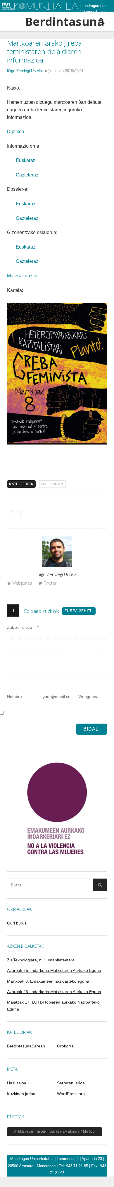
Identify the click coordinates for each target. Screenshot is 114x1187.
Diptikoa (15, 131)
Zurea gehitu (79, 611)
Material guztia (22, 275)
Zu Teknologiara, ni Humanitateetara (41, 960)
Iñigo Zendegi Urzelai (25, 71)
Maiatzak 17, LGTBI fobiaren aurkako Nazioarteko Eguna (53, 1005)
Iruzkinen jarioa (21, 1093)
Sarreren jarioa (71, 1083)
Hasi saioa (16, 1083)
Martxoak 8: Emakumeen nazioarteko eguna (48, 981)
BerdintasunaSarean (26, 1046)
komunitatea (94, 11)
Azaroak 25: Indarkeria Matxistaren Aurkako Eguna (54, 970)
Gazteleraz (27, 174)
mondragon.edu (93, 5)
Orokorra (52, 484)
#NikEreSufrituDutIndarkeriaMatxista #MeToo (54, 1131)
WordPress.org (71, 1093)
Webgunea (22, 583)
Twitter (50, 583)
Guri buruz (17, 923)
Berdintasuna (57, 21)
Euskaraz (25, 160)
